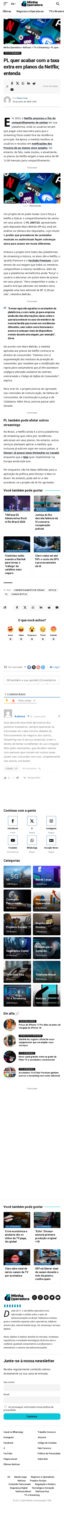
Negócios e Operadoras (41, 509)
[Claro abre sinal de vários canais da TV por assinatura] (17, 1257)
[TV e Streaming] (17, 996)
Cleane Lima (22, 98)
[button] (7, 4)
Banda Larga (43, 879)
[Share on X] (17, 83)
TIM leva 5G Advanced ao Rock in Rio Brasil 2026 (16, 518)
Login (56, 667)
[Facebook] (13, 825)
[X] (32, 825)
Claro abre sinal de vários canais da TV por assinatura (16, 1272)
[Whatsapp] (34, 1297)
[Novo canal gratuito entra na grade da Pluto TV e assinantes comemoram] (10, 1057)
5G (7, 510)
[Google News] (51, 844)
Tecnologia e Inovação (17, 551)
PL (6, 594)
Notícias (41, 998)
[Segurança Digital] (17, 948)
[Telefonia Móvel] (46, 972)
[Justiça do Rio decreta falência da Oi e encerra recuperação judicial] (47, 504)
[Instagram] (51, 825)
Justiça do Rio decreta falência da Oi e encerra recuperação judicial (46, 521)
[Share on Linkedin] (28, 83)
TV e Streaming (12, 53)
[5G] (17, 877)
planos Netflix (19, 594)
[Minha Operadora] (32, 4)
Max (25, 457)
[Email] (11, 89)
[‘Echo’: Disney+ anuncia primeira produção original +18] (47, 1220)
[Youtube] (13, 844)
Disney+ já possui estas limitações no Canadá (31, 452)
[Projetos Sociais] (17, 924)
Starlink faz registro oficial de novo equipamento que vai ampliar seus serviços (36, 1042)
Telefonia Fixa (15, 974)
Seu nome (9, 1382)
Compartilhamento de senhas (29, 590)
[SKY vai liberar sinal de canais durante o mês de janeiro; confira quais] (47, 1257)
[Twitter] (52, 1297)
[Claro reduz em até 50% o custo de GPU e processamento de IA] (47, 544)
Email (6, 1394)
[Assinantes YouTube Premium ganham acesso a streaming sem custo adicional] (10, 1073)
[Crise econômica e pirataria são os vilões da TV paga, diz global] (17, 1220)
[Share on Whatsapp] (22, 83)
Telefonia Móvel (46, 974)
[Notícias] (46, 996)
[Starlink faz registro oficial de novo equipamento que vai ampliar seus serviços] (10, 1041)
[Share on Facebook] (11, 83)
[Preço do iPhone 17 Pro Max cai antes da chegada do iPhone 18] (10, 1025)
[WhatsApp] (32, 844)
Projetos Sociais (16, 927)
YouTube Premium (39, 260)
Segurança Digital (17, 950)
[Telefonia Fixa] (17, 972)
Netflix (52, 590)
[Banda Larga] (46, 877)
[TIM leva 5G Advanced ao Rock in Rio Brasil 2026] (17, 504)
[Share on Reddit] (33, 83)
